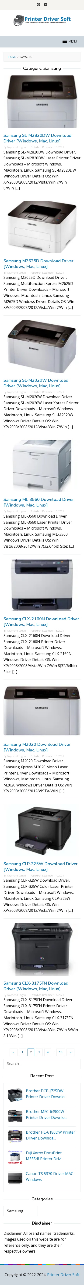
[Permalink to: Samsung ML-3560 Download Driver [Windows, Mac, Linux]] (42, 467)
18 (60, 1052)
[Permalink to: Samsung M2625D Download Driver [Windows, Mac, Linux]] (42, 229)
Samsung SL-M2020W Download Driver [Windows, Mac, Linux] (36, 383)
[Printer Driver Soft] (42, 20)
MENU (73, 41)
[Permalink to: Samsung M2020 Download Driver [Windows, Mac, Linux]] (42, 712)
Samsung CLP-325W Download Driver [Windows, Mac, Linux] (41, 866)
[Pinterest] (38, 5)
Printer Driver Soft (63, 1274)
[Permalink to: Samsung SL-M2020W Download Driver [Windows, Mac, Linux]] (42, 348)
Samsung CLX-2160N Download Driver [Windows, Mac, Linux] (41, 621)
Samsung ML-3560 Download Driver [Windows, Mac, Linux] (39, 502)
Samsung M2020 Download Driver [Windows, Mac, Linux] (37, 747)
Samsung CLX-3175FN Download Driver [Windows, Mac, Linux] (36, 986)
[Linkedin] (45, 5)
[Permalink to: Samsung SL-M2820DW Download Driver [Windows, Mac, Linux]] (42, 103)
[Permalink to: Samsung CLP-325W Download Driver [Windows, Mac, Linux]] (42, 832)
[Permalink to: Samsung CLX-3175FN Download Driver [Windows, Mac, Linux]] (42, 951)
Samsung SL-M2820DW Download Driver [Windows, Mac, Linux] (37, 138)
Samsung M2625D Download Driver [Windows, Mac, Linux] (39, 263)
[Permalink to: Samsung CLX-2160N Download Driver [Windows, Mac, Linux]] (42, 587)
